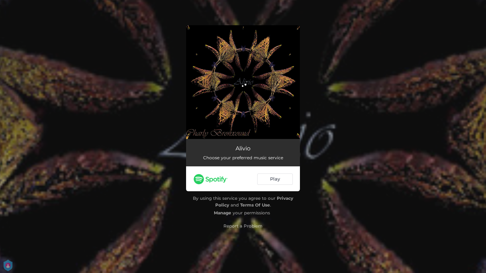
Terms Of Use (255, 205)
